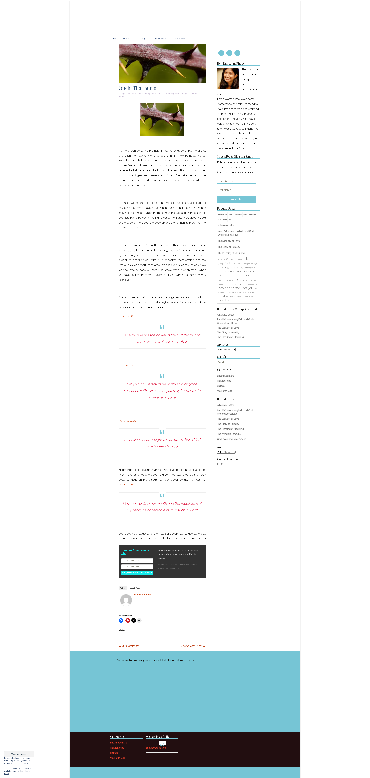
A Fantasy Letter (225, 314)
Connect (181, 38)
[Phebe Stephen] (126, 600)
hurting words (174, 93)
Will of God (251, 297)
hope (221, 271)
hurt (236, 272)
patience (233, 284)
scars (236, 292)
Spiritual (221, 386)
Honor (256, 268)
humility (229, 271)
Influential (222, 276)
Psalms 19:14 (126, 484)
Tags (230, 219)
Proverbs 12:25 (127, 420)
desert (240, 259)
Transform (254, 292)
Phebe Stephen (142, 594)
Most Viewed (222, 219)
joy (254, 276)
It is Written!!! (129, 646)
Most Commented (249, 214)
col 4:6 (164, 93)
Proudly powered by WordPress (122, 772)
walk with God (241, 297)
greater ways (252, 264)
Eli (244, 259)
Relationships (224, 380)
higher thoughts (247, 268)
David (236, 259)
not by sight (222, 284)
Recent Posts (134, 588)
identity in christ (247, 271)
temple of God (244, 292)
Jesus (249, 275)
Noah (255, 280)
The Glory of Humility (228, 332)
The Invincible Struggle (229, 434)
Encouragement (148, 93)
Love (239, 279)
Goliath (244, 264)
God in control (236, 264)
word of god (227, 300)
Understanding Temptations (231, 439)
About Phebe (120, 38)
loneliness (230, 280)
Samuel (221, 292)
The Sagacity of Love (228, 327)
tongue (185, 93)
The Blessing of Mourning (230, 337)
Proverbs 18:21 (127, 316)
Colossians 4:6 (127, 365)
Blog (142, 38)
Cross (229, 259)
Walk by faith (231, 297)
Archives (160, 38)
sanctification (229, 292)
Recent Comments (235, 214)
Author (122, 588)
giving (220, 264)
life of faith (222, 280)
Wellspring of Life (157, 736)
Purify (255, 289)
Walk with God (224, 391)
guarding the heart (229, 267)
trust (221, 296)
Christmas (222, 259)
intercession (230, 276)
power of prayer (230, 288)
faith (250, 258)
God (227, 263)
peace (242, 284)
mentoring (248, 280)
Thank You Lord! (193, 646)
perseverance (252, 284)
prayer (247, 288)
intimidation (240, 276)
